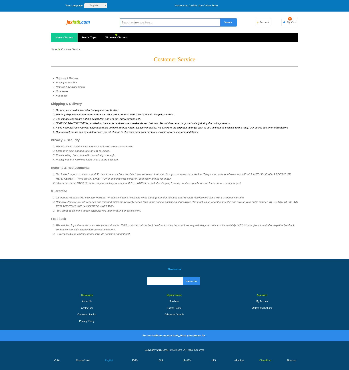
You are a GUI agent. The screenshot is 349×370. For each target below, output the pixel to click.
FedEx (187, 360)
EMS (135, 360)
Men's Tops (89, 37)
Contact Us (87, 308)
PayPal (109, 360)
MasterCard (83, 360)
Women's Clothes (116, 37)
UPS (213, 360)
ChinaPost (265, 360)
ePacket (239, 360)
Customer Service (86, 314)
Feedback (61, 95)
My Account (262, 301)
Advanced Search (174, 314)
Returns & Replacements (70, 86)
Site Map (174, 301)
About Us (87, 301)
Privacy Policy (87, 321)
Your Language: (74, 5)
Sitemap (291, 360)
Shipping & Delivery (67, 78)
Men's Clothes (64, 37)
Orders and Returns (262, 308)
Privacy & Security (66, 82)
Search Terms (174, 308)
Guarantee (62, 91)
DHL (161, 360)
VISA (57, 360)
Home (54, 49)
